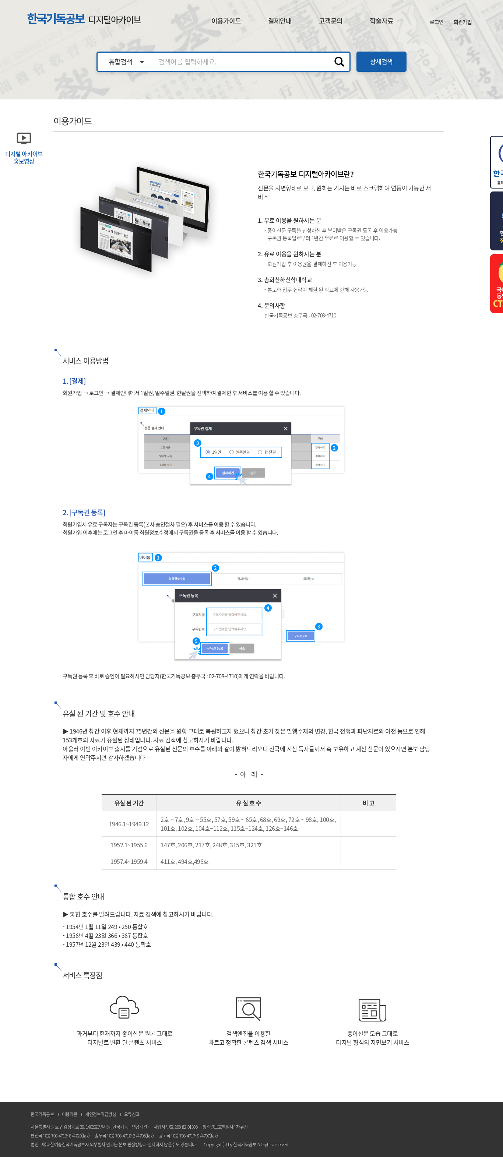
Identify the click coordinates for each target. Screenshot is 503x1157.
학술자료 (381, 21)
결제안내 (280, 21)
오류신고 (132, 1114)
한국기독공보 (84, 19)
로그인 (436, 21)
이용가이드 (226, 21)
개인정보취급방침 (100, 1114)
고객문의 (330, 21)
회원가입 (463, 21)
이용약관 (69, 1114)
